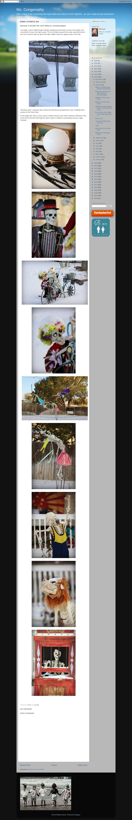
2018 (96, 166)
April (97, 151)
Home (54, 765)
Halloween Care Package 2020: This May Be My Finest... (103, 108)
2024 (96, 66)
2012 (96, 182)
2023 (96, 69)
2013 (96, 179)
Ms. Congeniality (30, 9)
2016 (96, 171)
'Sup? (97, 125)
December (99, 79)
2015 (96, 174)
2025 (96, 63)
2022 (96, 71)
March (98, 154)
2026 (96, 60)
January (98, 159)
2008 (96, 193)
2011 (96, 185)
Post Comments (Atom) (36, 769)
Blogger (77, 815)
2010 (96, 187)
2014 (96, 176)
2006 (96, 198)
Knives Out (98, 118)
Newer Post (25, 765)
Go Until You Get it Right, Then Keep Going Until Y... (103, 114)
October (98, 85)
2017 (96, 168)
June (97, 146)
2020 (96, 77)
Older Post (82, 765)
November (99, 82)
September (99, 138)
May (97, 148)
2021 (96, 74)
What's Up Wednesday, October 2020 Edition (103, 88)
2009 (96, 190)
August (98, 140)
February (99, 157)
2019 (96, 163)
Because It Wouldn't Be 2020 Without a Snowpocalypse (102, 93)
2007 (96, 195)
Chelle (103, 29)
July (97, 143)
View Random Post (102, 212)
